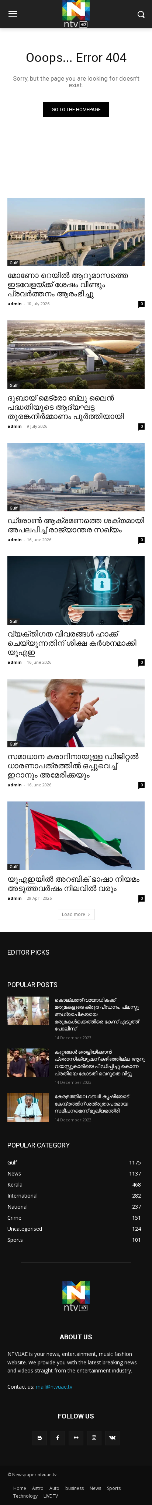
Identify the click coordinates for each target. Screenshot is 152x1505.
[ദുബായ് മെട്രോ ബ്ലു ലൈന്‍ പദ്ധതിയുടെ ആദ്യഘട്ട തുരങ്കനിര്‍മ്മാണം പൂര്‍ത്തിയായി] (76, 354)
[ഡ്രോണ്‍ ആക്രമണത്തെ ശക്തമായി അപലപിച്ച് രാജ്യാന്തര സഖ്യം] (76, 477)
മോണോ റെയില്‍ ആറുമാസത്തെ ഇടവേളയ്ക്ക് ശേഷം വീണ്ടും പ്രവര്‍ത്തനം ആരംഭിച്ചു (67, 284)
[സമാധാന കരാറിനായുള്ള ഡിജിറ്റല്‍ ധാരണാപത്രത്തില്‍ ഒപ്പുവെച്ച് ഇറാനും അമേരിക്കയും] (76, 713)
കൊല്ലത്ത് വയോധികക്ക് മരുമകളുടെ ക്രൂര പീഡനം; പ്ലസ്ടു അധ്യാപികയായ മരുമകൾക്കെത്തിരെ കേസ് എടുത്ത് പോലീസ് (97, 1014)
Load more (73, 914)
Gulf (13, 262)
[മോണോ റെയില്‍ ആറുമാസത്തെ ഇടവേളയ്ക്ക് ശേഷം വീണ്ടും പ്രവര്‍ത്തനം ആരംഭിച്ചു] (76, 232)
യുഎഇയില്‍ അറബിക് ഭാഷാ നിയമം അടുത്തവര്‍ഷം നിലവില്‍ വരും (73, 884)
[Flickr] (76, 1438)
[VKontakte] (112, 1438)
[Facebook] (58, 1438)
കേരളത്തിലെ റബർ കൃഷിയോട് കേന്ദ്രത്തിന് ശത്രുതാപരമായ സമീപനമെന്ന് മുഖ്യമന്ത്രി (92, 1103)
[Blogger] (39, 1438)
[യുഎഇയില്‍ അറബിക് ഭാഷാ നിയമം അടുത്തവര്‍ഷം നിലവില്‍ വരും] (76, 835)
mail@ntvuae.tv (54, 1386)
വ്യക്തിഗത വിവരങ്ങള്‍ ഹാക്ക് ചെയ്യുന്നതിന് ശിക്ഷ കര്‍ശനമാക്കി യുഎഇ (72, 643)
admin (14, 303)
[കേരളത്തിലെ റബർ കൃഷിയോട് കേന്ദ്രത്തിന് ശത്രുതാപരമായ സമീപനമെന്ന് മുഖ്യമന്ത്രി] (28, 1107)
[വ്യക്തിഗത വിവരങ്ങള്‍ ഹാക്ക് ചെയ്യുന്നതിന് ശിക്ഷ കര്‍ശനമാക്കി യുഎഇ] (76, 590)
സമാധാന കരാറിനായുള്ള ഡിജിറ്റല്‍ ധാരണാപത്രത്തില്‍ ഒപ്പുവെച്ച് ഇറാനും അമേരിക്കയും (72, 765)
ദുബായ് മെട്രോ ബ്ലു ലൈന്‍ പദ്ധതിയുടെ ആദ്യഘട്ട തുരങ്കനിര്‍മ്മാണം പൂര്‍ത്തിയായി (65, 407)
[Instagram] (94, 1438)
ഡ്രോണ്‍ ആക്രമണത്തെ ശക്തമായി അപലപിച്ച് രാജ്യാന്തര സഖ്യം (75, 525)
